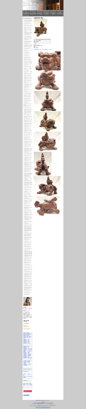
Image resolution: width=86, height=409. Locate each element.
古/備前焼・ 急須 (26, 356)
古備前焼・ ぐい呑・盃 (27, 349)
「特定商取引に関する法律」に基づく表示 (42, 405)
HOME (30, 405)
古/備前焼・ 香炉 (26, 340)
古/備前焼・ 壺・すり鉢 (27, 348)
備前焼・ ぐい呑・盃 (27, 350)
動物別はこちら (25, 380)
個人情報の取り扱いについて (52, 405)
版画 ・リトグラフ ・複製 (27, 384)
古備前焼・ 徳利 (26, 353)
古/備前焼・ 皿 (26, 347)
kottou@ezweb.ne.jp (50, 403)
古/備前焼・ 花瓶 (26, 341)
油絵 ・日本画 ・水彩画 (27, 383)
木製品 (24, 377)
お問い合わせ (34, 405)
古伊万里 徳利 (25, 371)
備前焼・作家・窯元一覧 (27, 336)
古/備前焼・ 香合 (26, 339)
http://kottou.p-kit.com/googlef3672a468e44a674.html (43, 407)
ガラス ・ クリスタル (27, 376)
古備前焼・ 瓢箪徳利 (27, 355)
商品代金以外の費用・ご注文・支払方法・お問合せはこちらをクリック (43, 49)
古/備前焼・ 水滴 (26, 346)
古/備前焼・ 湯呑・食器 (27, 357)
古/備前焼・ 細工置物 (27, 364)
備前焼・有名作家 (26, 335)
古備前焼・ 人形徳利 (27, 354)
